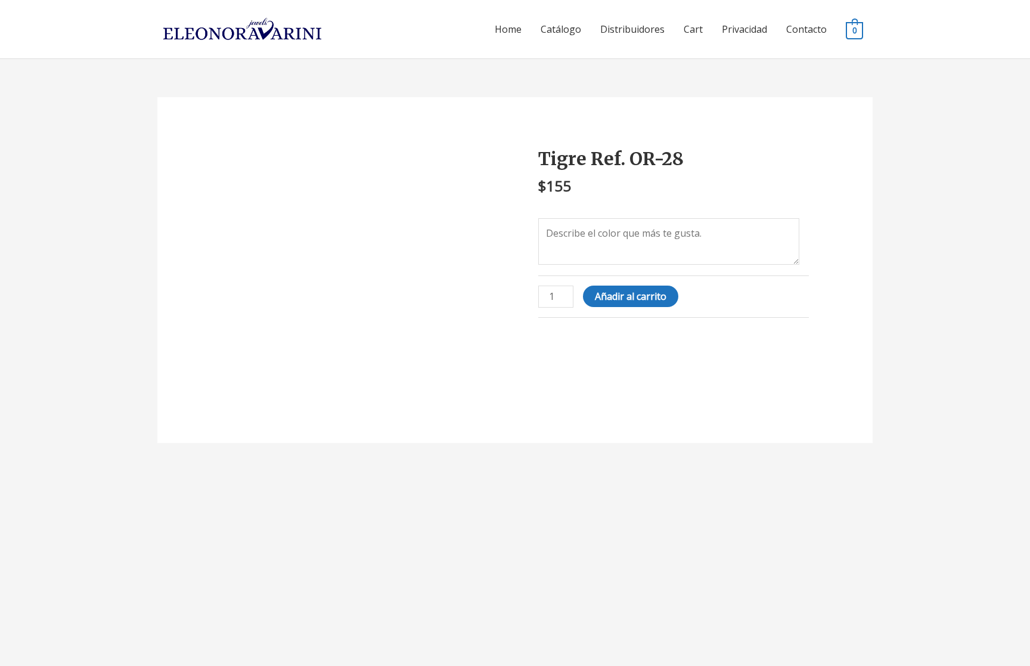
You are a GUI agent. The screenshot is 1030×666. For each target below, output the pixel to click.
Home (508, 29)
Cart (693, 29)
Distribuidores (632, 29)
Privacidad (744, 29)
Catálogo (561, 29)
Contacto (806, 29)
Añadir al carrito (630, 296)
